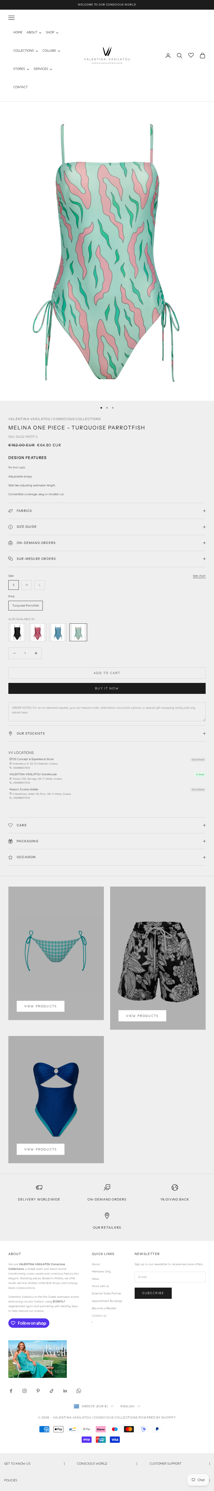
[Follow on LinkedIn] (65, 1390)
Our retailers (107, 1227)
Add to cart (107, 673)
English (128, 1406)
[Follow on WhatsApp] (78, 1390)
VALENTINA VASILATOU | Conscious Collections (54, 419)
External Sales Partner (106, 1293)
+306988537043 (21, 767)
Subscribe (153, 1293)
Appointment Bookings (107, 1301)
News (95, 1279)
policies (107, 1480)
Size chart (199, 576)
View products (40, 1006)
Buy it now (107, 688)
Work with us (100, 1286)
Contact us (99, 1315)
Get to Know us (34, 1463)
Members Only (101, 1271)
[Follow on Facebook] (11, 1390)
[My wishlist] (191, 55)
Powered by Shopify (157, 1417)
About (96, 1264)
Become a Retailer (104, 1308)
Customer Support (180, 1463)
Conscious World (107, 1463)
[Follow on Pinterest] (38, 1390)
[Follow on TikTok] (51, 1390)
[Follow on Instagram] (24, 1390)
